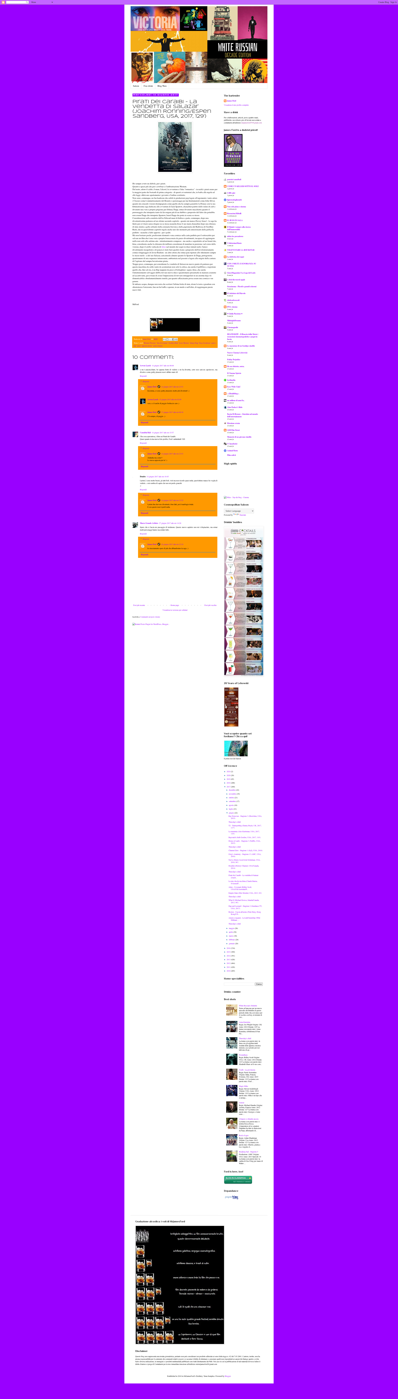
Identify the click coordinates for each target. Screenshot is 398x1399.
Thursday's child (235, 822)
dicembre (232, 790)
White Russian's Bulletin (248, 1005)
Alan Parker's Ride (234, 407)
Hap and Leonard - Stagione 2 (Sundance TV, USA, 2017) (245, 907)
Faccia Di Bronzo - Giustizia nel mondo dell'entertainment (242, 415)
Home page (175, 605)
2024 (229, 771)
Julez (164, 246)
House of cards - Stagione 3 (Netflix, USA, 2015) (245, 842)
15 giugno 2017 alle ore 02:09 (170, 399)
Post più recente (139, 605)
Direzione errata (233, 423)
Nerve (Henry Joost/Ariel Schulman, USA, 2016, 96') (244, 861)
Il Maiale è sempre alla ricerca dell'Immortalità (239, 228)
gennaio (232, 943)
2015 (229, 952)
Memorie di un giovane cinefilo (239, 437)
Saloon (136, 85)
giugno (231, 812)
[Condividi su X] (170, 339)
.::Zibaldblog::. (233, 393)
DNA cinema (232, 307)
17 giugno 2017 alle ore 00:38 (172, 412)
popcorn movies (147, 346)
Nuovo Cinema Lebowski (237, 352)
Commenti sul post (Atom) (150, 617)
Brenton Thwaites (150, 343)
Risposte (146, 381)
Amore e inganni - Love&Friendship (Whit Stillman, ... (244, 919)
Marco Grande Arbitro (149, 523)
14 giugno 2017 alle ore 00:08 (163, 365)
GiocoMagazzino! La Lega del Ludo (241, 272)
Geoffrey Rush (173, 343)
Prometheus (243, 1055)
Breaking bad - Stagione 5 (248, 1151)
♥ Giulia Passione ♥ (234, 313)
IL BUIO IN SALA (235, 220)
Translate (242, 515)
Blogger (228, 1376)
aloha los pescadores (235, 236)
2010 (229, 970)
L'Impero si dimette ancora (248, 1119)
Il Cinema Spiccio (234, 373)
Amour (241, 1102)
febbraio (232, 939)
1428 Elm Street (233, 430)
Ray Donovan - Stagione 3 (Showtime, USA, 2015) (245, 817)
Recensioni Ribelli (234, 213)
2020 (229, 775)
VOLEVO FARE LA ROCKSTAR (241, 250)
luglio (231, 809)
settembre (232, 801)
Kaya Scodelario (205, 343)
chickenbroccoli (233, 300)
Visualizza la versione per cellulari (174, 610)
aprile (231, 932)
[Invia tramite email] (164, 339)
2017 (229, 786)
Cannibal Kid (145, 432)
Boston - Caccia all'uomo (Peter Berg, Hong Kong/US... (245, 913)
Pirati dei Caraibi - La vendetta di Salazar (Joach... (243, 876)
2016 (229, 948)
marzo (231, 936)
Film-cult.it (231, 455)
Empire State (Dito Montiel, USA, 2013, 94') (245, 893)
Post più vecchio (210, 605)
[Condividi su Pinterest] (176, 339)
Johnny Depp (194, 343)
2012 (229, 963)
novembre (233, 794)
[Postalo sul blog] (167, 339)
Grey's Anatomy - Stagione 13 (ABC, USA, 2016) (245, 855)
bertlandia (231, 380)
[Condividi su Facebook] (173, 339)
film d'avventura (162, 343)
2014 (229, 955)
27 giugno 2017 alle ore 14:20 (170, 523)
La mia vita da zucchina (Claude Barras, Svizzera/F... (243, 882)
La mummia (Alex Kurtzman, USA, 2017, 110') (244, 832)
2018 (229, 782)
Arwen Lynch (145, 365)
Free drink (148, 85)
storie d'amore (158, 346)
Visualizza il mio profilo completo (236, 105)
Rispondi (143, 376)
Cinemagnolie (232, 327)
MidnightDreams (234, 320)
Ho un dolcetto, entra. (235, 366)
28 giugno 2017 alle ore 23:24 (172, 544)
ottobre (231, 797)
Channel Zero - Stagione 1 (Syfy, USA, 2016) (245, 850)
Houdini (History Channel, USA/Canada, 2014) (244, 866)
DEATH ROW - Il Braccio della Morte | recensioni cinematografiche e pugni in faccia (242, 336)
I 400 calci (231, 193)
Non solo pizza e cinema (236, 206)
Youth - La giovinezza (247, 1069)
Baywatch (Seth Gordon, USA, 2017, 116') (245, 837)
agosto (231, 805)
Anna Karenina (244, 1022)
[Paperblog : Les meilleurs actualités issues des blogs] (231, 1199)
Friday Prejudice (233, 359)
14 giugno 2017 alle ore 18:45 (158, 476)
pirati (139, 346)
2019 (229, 779)
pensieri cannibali (234, 179)
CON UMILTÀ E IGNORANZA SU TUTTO (241, 264)
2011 (229, 967)
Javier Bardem (184, 343)
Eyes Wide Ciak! (234, 386)
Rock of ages (244, 1135)
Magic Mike (243, 1086)
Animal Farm (232, 450)
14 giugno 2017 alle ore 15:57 (163, 432)
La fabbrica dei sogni (235, 256)
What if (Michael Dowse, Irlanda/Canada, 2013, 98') (244, 901)
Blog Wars (162, 85)
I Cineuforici (232, 443)
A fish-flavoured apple (236, 279)
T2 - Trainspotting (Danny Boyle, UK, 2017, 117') (245, 826)
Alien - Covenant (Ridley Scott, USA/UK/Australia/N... (240, 888)
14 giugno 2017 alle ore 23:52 (172, 500)
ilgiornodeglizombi (234, 199)
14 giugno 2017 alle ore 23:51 (172, 386)
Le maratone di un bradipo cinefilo (241, 346)
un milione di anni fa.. (236, 400)
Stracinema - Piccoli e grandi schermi (241, 286)
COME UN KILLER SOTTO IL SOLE (243, 186)
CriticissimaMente (234, 243)
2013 (229, 959)
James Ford (152, 386)
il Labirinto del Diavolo (236, 293)
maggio (232, 928)
